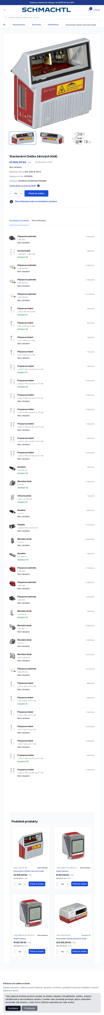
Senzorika (36, 25)
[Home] (4, 24)
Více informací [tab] (39, 220)
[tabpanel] (52, 83)
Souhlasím (13, 1008)
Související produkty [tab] (19, 220)
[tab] (22, 138)
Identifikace (53, 25)
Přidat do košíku (36, 193)
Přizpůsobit (29, 1008)
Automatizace (19, 25)
